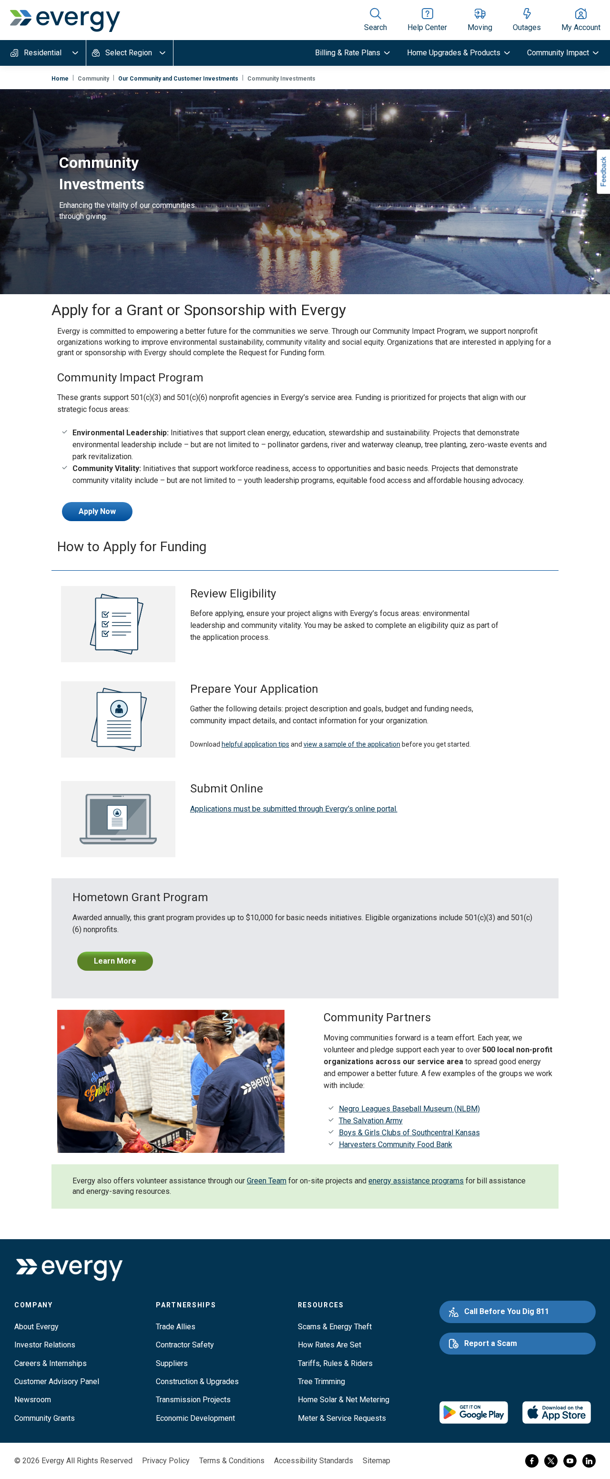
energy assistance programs (416, 1180)
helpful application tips (255, 744)
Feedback (603, 171)
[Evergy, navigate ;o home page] (69, 1270)
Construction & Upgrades (197, 1381)
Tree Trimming (321, 1381)
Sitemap (376, 1460)
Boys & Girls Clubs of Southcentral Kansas (409, 1132)
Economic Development (195, 1418)
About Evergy (36, 1326)
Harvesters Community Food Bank (395, 1144)
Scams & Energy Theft (335, 1326)
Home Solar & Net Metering (343, 1399)
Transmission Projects (193, 1399)
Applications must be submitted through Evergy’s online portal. (293, 808)
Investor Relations (44, 1344)
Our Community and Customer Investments (178, 78)
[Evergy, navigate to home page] (65, 20)
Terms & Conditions (231, 1460)
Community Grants (44, 1418)
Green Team (266, 1180)
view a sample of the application (352, 744)
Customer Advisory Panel (56, 1381)
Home (60, 78)
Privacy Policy (166, 1460)
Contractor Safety (185, 1344)
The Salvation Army (371, 1120)
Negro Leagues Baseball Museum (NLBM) (409, 1108)
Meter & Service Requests (342, 1418)
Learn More (115, 960)
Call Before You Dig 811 (506, 1311)
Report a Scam (490, 1343)
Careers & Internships (50, 1363)
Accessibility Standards (313, 1460)
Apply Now (97, 511)
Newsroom (32, 1399)
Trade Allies (175, 1326)
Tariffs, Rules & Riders (335, 1363)
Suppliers (172, 1363)
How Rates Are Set (329, 1344)
